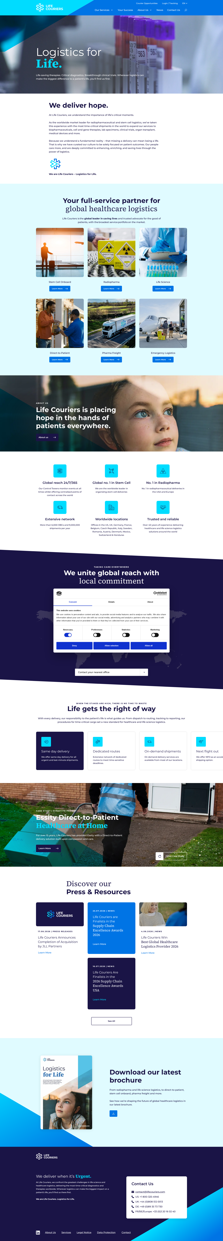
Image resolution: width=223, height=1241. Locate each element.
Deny (74, 646)
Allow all (149, 646)
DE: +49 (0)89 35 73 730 (148, 1206)
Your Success (125, 10)
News (160, 10)
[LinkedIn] (38, 1233)
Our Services (102, 10)
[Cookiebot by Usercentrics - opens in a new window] (155, 593)
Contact (126, 1232)
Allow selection (111, 646)
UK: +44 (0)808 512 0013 (149, 1201)
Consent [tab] (73, 602)
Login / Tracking (170, 3)
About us (43, 437)
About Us (143, 10)
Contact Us (173, 10)
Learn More (45, 848)
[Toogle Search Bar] (186, 10)
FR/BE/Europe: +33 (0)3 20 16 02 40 (155, 1211)
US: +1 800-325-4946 (147, 1196)
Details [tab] (111, 602)
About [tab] (150, 602)
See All (111, 1021)
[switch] (97, 635)
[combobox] (111, 672)
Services (66, 1232)
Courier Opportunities (147, 3)
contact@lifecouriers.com (150, 1191)
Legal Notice (84, 1232)
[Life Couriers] (62, 7)
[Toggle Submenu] (112, 10)
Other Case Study (175, 856)
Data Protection (106, 1232)
